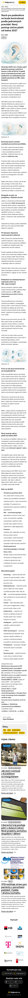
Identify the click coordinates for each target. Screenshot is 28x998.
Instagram (14, 985)
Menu (23, 2)
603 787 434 (8, 973)
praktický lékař (16, 730)
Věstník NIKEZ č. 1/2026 (8, 689)
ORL (5, 730)
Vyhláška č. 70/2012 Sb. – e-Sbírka (12, 711)
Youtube (19, 981)
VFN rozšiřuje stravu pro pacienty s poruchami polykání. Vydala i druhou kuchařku (14, 888)
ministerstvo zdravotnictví (10, 732)
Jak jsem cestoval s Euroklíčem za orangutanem (10, 773)
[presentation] (14, 754)
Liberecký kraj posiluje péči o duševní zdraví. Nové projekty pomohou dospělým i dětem (14, 829)
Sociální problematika (14, 768)
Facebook (10, 981)
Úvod (2, 6)
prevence (21, 732)
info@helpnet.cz (20, 973)
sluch (9, 730)
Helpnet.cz (9, 2)
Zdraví (6, 6)
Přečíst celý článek (7, 793)
